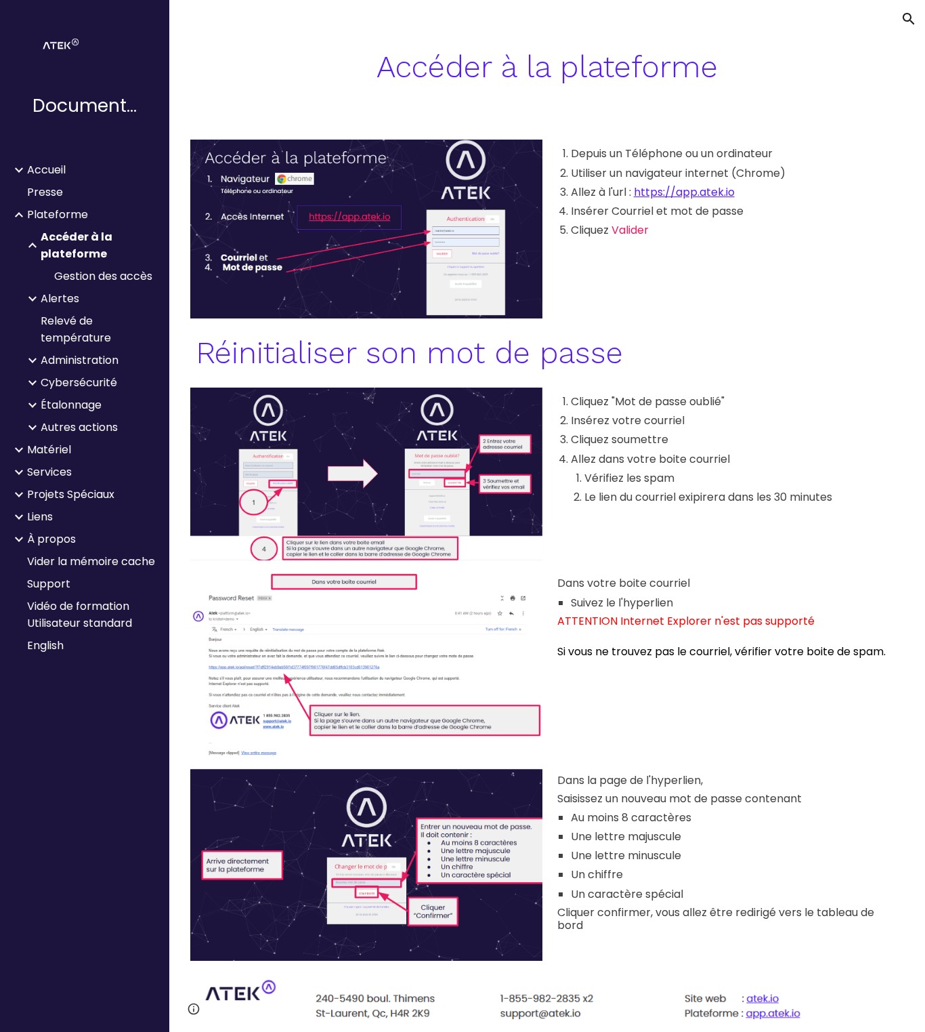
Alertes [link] (60, 298)
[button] (908, 19)
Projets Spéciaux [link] (70, 494)
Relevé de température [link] (76, 329)
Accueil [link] (46, 170)
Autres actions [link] (79, 427)
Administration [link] (80, 360)
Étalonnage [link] (71, 405)
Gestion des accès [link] (103, 276)
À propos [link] (51, 539)
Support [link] (48, 584)
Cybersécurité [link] (79, 382)
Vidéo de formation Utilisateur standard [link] (79, 614)
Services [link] (49, 472)
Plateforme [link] (57, 214)
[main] (547, 67)
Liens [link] (40, 516)
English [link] (45, 645)
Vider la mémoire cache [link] (91, 561)
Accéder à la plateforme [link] (76, 245)
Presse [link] (45, 192)
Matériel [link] (49, 449)
